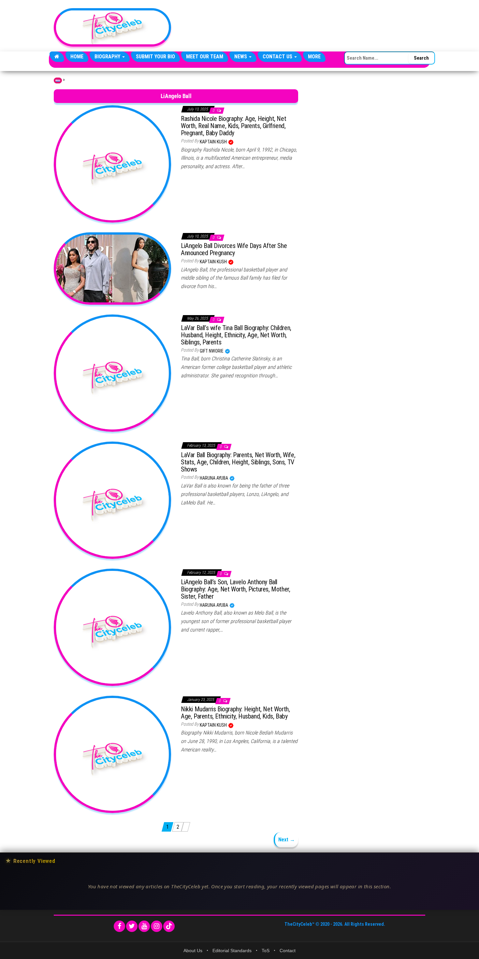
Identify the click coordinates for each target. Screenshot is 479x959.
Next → (286, 839)
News (241, 56)
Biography (108, 56)
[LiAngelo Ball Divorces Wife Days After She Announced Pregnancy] (112, 268)
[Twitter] (132, 926)
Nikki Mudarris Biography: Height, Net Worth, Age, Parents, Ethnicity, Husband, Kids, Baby (235, 712)
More (314, 56)
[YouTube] (144, 926)
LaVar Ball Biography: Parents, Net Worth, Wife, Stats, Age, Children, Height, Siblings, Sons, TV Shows (238, 462)
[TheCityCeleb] (57, 56)
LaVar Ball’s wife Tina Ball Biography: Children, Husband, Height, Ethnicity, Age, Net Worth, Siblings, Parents (236, 335)
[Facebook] (119, 926)
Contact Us (278, 56)
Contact (288, 950)
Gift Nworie (212, 351)
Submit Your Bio (155, 56)
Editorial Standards (232, 950)
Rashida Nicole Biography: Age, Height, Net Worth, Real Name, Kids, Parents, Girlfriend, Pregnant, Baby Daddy (233, 126)
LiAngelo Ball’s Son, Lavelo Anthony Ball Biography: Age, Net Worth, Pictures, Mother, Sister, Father (235, 589)
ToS (265, 950)
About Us (192, 950)
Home (76, 56)
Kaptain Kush (214, 141)
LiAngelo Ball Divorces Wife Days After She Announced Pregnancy (234, 249)
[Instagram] (156, 926)
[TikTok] (169, 926)
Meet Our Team (204, 56)
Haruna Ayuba (214, 478)
